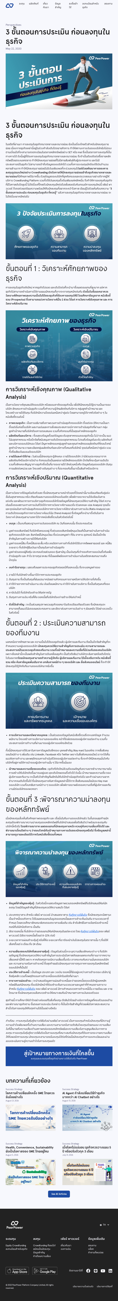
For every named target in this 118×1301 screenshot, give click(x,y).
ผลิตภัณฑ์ (34, 3)
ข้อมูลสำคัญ (58, 5)
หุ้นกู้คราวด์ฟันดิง (78, 914)
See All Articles (59, 1194)
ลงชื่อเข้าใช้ (73, 5)
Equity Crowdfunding (16, 1245)
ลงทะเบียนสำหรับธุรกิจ (90, 5)
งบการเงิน (66, 1249)
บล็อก (91, 1249)
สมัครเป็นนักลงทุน (41, 1249)
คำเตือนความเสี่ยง (42, 1256)
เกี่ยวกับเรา (46, 5)
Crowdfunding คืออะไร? (44, 1245)
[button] (105, 1224)
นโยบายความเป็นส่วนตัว (83, 1286)
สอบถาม (108, 3)
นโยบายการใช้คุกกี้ (104, 1286)
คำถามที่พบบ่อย (95, 1252)
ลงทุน (22, 3)
